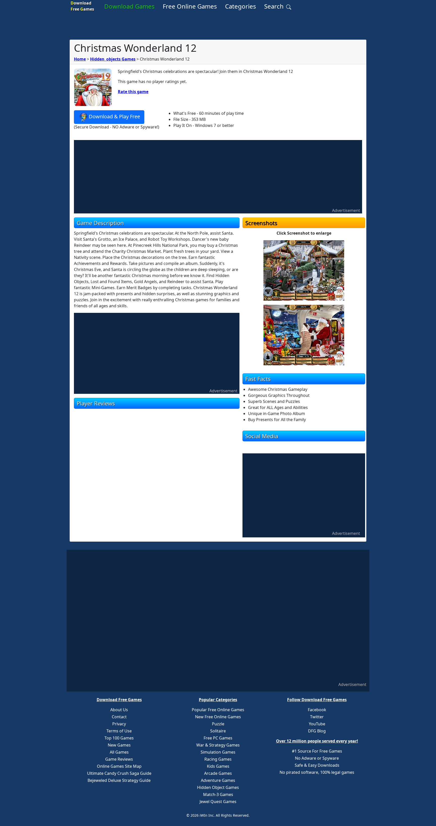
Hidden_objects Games (112, 59)
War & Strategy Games (218, 745)
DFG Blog (317, 731)
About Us (119, 709)
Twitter (317, 717)
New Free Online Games (218, 717)
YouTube (317, 724)
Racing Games (218, 759)
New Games (119, 745)
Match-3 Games (218, 794)
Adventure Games (218, 780)
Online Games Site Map (119, 766)
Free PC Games (218, 738)
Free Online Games (190, 6)
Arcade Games (218, 773)
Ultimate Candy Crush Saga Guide (119, 773)
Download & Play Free (114, 116)
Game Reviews (119, 759)
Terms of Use (119, 731)
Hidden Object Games (218, 787)
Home (80, 59)
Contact (119, 717)
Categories (240, 6)
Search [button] (274, 6)
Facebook (317, 709)
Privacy (119, 724)
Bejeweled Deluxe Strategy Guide (119, 780)
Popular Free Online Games (218, 709)
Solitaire (218, 731)
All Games (119, 752)
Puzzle (218, 724)
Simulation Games (218, 752)
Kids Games (218, 766)
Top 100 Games (119, 738)
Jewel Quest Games (218, 801)
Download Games (129, 6)
